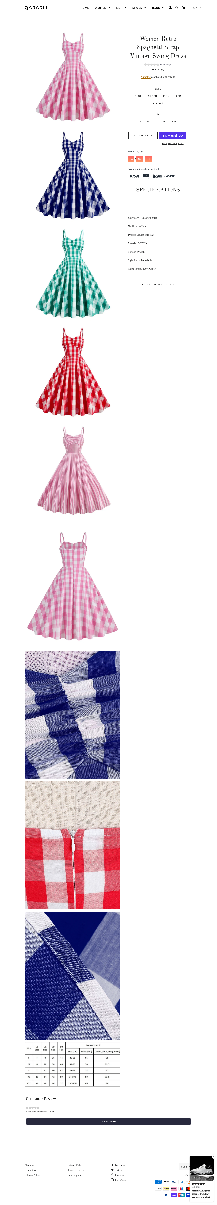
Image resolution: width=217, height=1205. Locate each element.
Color (158, 88)
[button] (158, 65)
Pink (166, 96)
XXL (174, 121)
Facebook (119, 1165)
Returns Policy (32, 1175)
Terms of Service (77, 1170)
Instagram (120, 1179)
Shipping (146, 76)
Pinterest (119, 1175)
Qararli (36, 7)
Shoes (137, 7)
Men (120, 7)
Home (85, 7)
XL (164, 121)
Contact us (30, 1170)
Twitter (118, 1170)
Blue (138, 96)
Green (152, 96)
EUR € (184, 1166)
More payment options (173, 143)
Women (101, 7)
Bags (156, 7)
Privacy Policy (75, 1165)
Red (178, 96)
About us (29, 1165)
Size (158, 114)
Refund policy (75, 1175)
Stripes (157, 103)
